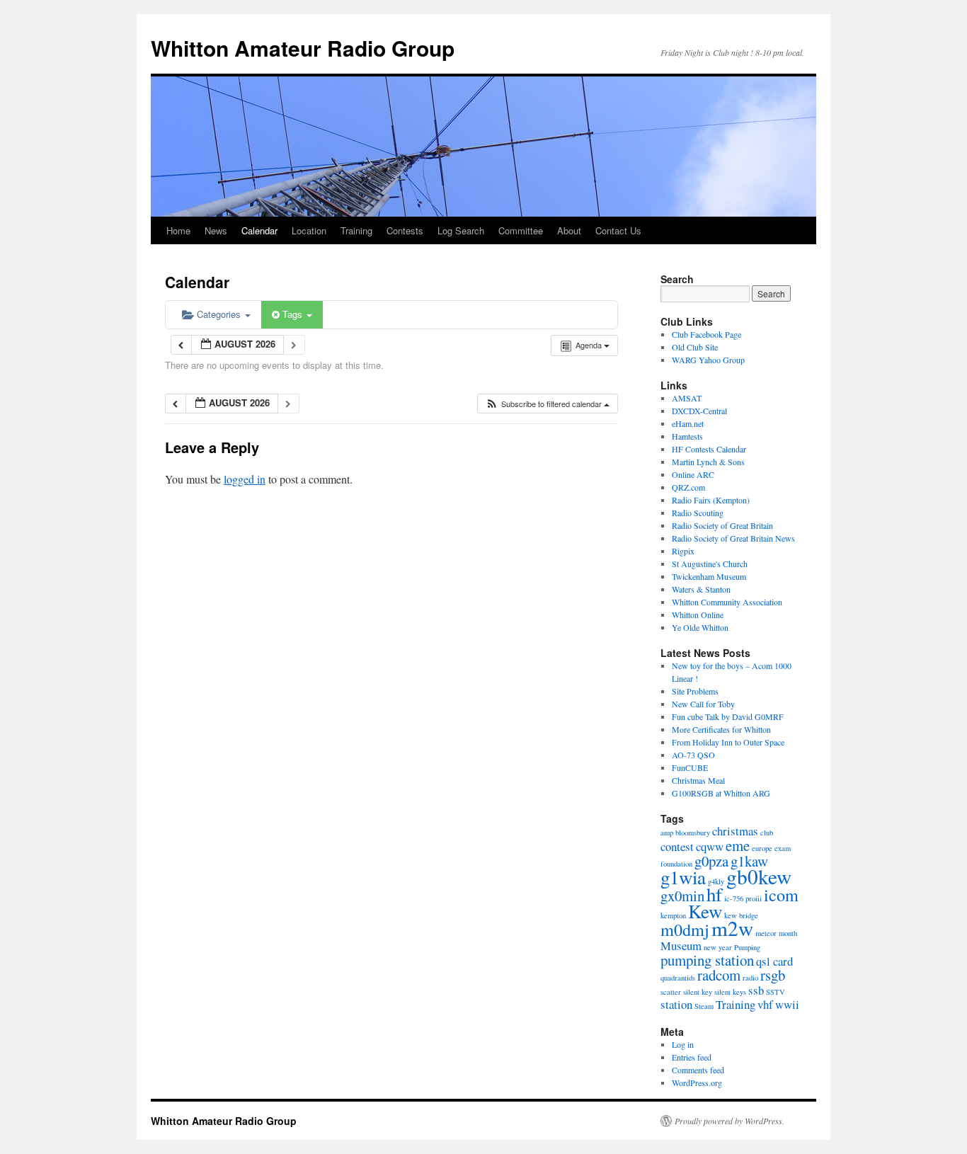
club (766, 833)
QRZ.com (688, 487)
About (569, 230)
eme (738, 845)
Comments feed (698, 1069)
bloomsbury (692, 833)
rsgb (772, 975)
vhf (765, 1004)
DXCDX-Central (699, 410)
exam (782, 848)
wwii (787, 1004)
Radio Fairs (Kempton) (711, 499)
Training (356, 230)
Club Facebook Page (706, 334)
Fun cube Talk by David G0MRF (728, 716)
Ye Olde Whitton (700, 627)
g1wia (683, 877)
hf (714, 894)
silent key (697, 992)
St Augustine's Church (710, 563)
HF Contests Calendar (709, 449)
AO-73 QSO (693, 754)
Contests (405, 230)
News (216, 230)
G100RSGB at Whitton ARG (721, 793)
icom (781, 894)
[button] (547, 403)
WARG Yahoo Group (708, 359)
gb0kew (758, 876)
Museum (681, 945)
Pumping (747, 947)
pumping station (707, 960)
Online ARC (693, 474)
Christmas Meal (698, 780)
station (676, 1004)
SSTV (775, 992)
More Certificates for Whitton (721, 729)
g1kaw (749, 861)
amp (666, 833)
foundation (676, 864)
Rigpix (683, 550)
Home (178, 230)
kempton (673, 915)
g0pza (711, 861)
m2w (732, 928)
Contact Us (618, 230)
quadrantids (677, 978)
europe (762, 848)
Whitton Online (697, 614)
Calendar (259, 230)
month (788, 933)
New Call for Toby (703, 703)
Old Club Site (695, 347)
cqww (709, 846)
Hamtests (687, 436)
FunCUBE (690, 767)
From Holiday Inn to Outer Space (728, 742)
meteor (766, 933)
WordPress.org (697, 1082)
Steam (704, 1006)
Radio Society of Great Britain (722, 525)
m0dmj (684, 929)
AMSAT (687, 398)
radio (750, 978)
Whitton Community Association (727, 601)
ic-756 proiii (743, 898)
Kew (705, 911)
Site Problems (695, 691)
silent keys (730, 992)
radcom (718, 975)
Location (309, 230)
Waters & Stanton (701, 589)
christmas (735, 831)
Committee (520, 230)
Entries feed (691, 1057)
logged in (244, 479)
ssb (756, 990)
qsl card (774, 961)
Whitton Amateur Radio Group (302, 48)
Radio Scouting (697, 512)
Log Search (460, 230)
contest (677, 846)
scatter (670, 992)
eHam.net (688, 423)
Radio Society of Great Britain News (733, 538)
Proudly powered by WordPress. (729, 1120)
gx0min (682, 896)
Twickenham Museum (709, 576)
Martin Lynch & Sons (708, 461)
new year (718, 947)
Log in (683, 1044)
